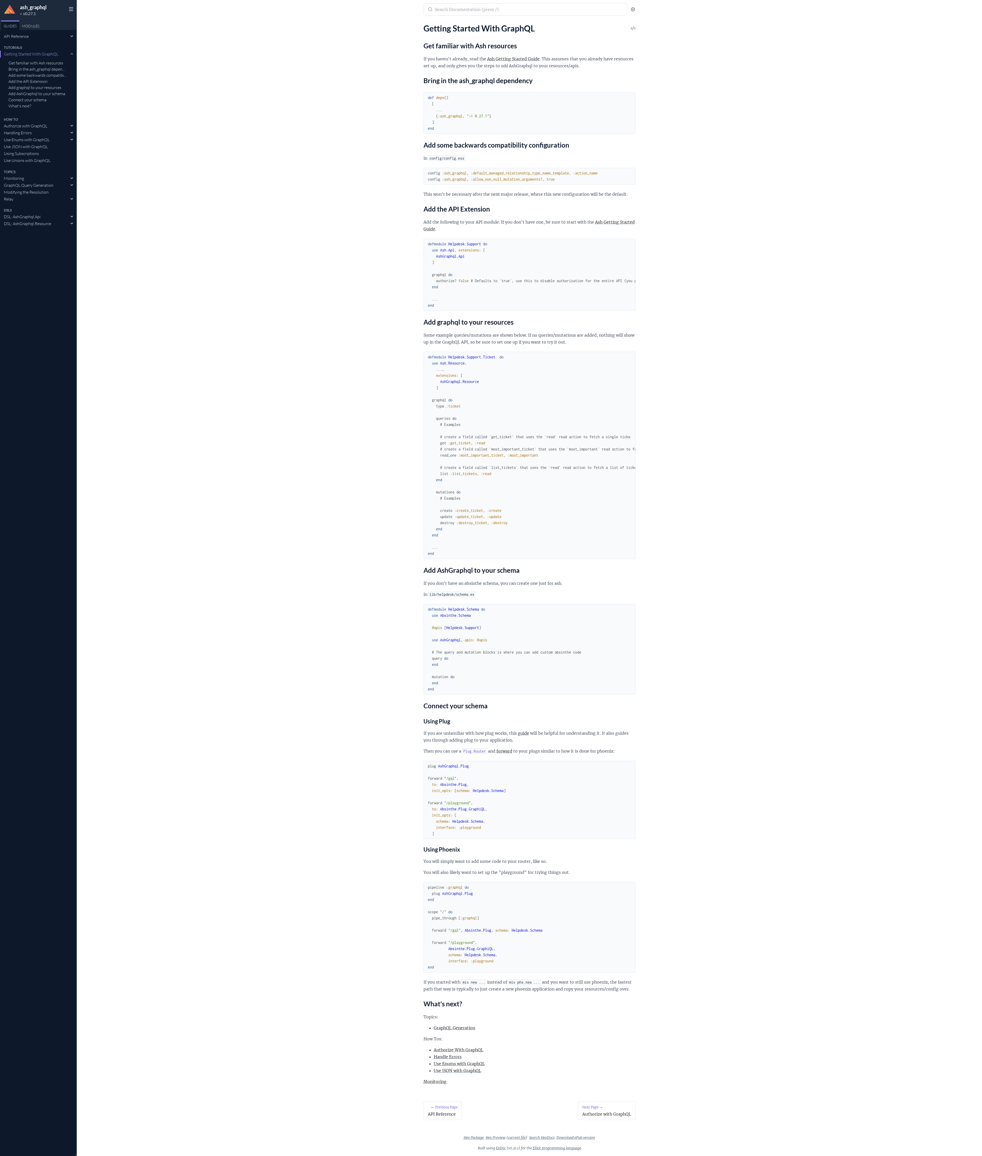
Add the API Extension (28, 81)
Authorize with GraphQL (25, 125)
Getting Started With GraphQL (31, 54)
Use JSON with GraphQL (26, 146)
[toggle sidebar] (70, 10)
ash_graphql (33, 7)
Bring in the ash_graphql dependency (37, 69)
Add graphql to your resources (34, 87)
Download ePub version (575, 1137)
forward (504, 751)
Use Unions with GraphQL (27, 160)
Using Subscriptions (21, 153)
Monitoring (14, 178)
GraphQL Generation (454, 1027)
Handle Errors (448, 1056)
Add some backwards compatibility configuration (37, 75)
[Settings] (632, 10)
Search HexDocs (542, 1138)
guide (523, 733)
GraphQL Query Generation (28, 185)
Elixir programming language (557, 1148)
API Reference (16, 36)
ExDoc (501, 1148)
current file (517, 1137)
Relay (9, 199)
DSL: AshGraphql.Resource (27, 223)
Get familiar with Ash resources (35, 62)
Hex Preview (496, 1137)
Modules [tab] (31, 26)
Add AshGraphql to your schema (36, 93)
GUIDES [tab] (10, 26)
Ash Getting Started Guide (513, 58)
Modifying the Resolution (26, 192)
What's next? (19, 105)
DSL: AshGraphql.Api (22, 216)
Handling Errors (18, 132)
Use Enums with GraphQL (27, 139)
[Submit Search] (430, 10)
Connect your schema (27, 99)
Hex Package (474, 1137)
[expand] (71, 36)
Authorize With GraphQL (458, 1049)
